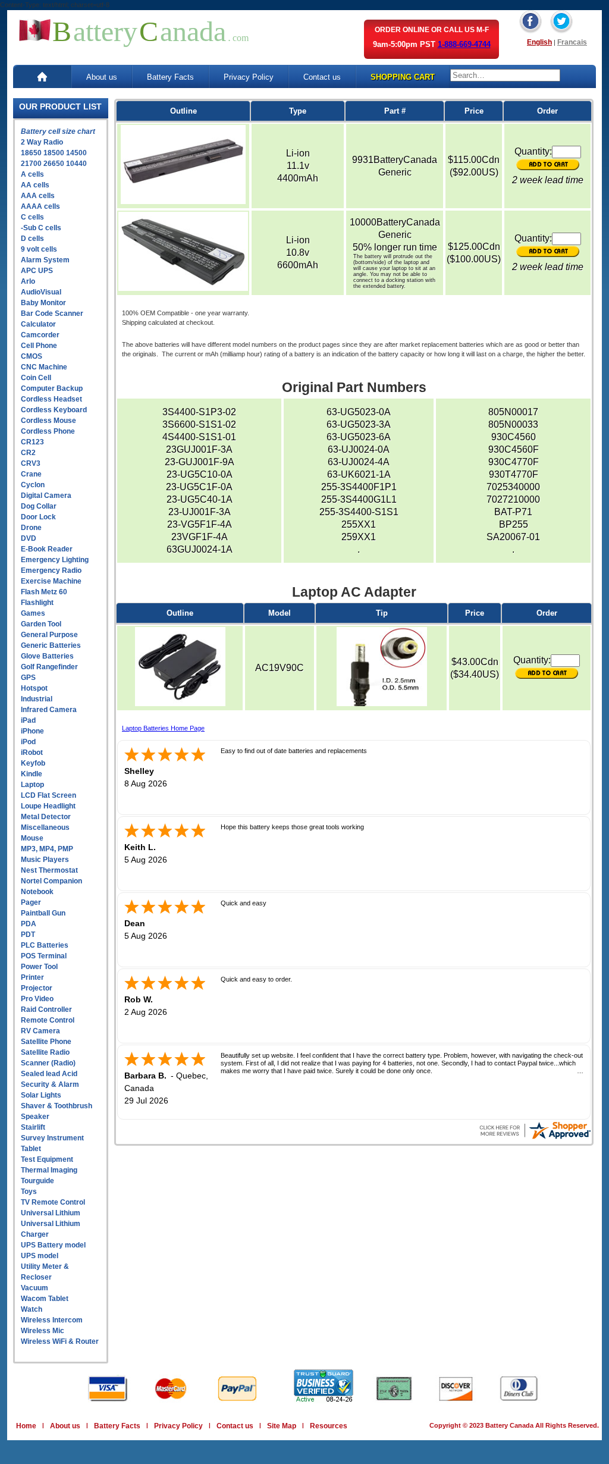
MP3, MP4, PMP (47, 849)
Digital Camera (46, 495)
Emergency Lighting (55, 560)
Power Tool (39, 967)
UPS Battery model (53, 1245)
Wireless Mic (42, 1331)
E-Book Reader (47, 549)
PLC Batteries (44, 945)
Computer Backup (52, 388)
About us (101, 77)
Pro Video (37, 999)
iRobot (32, 752)
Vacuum (34, 1288)
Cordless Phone (48, 431)
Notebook (37, 892)
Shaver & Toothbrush (56, 1106)
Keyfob (33, 763)
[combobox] (505, 75)
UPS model (39, 1256)
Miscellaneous (45, 827)
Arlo (28, 281)
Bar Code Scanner (52, 313)
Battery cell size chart (58, 131)
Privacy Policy (249, 77)
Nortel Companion (51, 881)
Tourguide (37, 1181)
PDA (28, 924)
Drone (31, 527)
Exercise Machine (51, 581)
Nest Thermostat (49, 870)
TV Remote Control (53, 1202)
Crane (31, 474)
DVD (28, 538)
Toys (29, 1191)
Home (26, 1426)
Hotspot (34, 688)
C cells (32, 217)
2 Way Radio (42, 142)
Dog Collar (38, 506)
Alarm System (45, 260)
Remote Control (47, 1020)
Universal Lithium (50, 1213)
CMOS (31, 356)
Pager (31, 902)
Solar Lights (41, 1095)
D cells (32, 238)
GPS (28, 677)
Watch (31, 1309)
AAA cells (38, 196)
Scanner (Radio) (48, 1063)
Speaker (35, 1116)
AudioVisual (41, 292)
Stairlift (33, 1127)
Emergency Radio (51, 570)
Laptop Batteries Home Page (163, 728)
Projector (36, 988)
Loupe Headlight (48, 806)
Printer (32, 977)
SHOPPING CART (403, 77)
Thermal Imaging (49, 1170)
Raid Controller (46, 1009)
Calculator (38, 324)
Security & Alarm (50, 1084)
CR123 (32, 442)
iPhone (32, 731)
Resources (328, 1426)
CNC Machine (44, 367)
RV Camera (40, 1031)
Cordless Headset (51, 399)
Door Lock (38, 517)
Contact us (322, 77)
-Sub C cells (41, 228)
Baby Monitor (43, 303)
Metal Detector (46, 817)
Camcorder (40, 335)
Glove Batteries (47, 656)
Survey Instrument (52, 1138)
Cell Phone (39, 345)
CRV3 (30, 463)
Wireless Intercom (52, 1320)
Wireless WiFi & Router (60, 1341)
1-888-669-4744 (464, 44)
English (539, 42)
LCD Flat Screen (48, 795)
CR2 (28, 453)
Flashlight (37, 602)
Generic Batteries (51, 645)
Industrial (36, 699)
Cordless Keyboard (54, 410)
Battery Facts (170, 77)
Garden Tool (41, 624)
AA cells (35, 185)
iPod (28, 742)
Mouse (32, 838)
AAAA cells (40, 206)
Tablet (31, 1149)
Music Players (45, 859)
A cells (32, 174)
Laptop (32, 784)
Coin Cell (36, 378)
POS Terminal (44, 956)
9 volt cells (39, 249)
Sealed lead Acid (49, 1074)
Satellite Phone (46, 1041)
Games (33, 613)
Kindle (31, 774)
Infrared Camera (49, 710)
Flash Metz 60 (44, 592)
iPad (28, 720)
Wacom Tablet (44, 1298)
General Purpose (49, 635)
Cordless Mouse (48, 420)
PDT (28, 934)
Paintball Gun (43, 913)
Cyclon (33, 485)
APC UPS (37, 271)
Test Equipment (47, 1159)
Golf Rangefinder (49, 667)
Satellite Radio (45, 1052)
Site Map (281, 1426)
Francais (572, 42)
